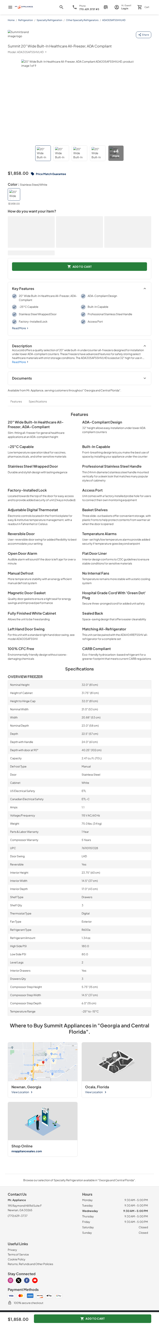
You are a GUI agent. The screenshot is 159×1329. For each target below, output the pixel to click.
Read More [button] (19, 328)
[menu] (10, 7)
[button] (43, 153)
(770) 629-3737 (18, 1215)
